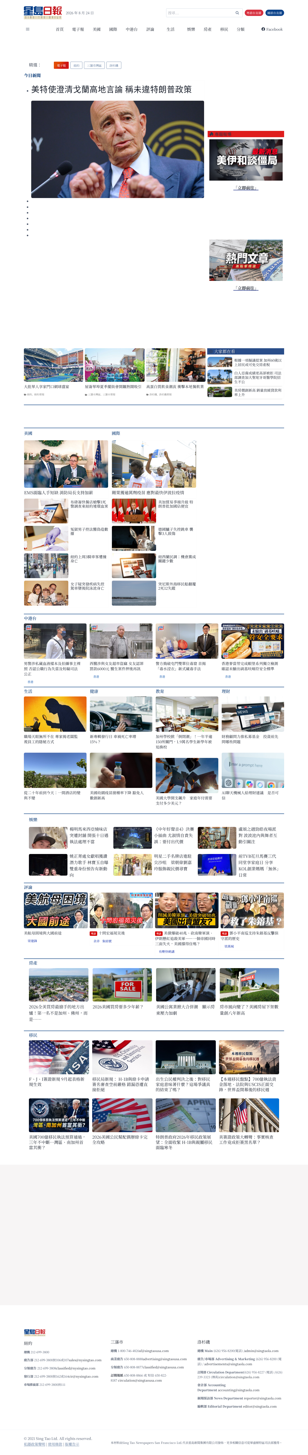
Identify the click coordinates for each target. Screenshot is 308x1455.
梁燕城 (229, 946)
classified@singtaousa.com (163, 1367)
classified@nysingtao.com (76, 1368)
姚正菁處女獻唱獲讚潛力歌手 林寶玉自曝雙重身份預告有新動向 (89, 865)
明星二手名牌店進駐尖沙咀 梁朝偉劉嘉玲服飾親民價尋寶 (173, 862)
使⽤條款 (55, 1444)
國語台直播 (274, 13)
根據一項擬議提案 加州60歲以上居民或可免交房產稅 (258, 362)
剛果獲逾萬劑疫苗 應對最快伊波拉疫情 (148, 492)
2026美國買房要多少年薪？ (118, 1007)
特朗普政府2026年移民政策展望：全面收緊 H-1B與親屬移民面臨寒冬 (184, 1142)
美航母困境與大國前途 (43, 933)
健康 (94, 691)
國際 (113, 29)
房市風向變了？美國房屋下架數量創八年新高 (249, 1010)
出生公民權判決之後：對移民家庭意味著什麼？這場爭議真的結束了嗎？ (183, 1084)
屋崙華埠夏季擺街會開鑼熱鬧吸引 (113, 386)
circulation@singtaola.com (239, 1377)
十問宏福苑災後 (108, 933)
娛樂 (191, 29)
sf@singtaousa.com (154, 1350)
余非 (96, 941)
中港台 (132, 29)
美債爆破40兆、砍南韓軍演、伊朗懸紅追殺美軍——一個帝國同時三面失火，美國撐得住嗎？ (185, 938)
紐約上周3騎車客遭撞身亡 (88, 558)
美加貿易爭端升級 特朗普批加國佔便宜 (175, 504)
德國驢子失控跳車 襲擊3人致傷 (175, 531)
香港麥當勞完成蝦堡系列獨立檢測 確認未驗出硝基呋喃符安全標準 (249, 666)
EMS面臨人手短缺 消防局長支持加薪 (58, 492)
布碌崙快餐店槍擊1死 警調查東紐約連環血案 (89, 504)
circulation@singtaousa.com (140, 1380)
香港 (30, 682)
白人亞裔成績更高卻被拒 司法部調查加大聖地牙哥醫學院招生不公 (257, 377)
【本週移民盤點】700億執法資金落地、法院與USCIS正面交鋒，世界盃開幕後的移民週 (247, 1084)
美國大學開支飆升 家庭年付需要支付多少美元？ (184, 800)
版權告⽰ (72, 1444)
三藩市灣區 (94, 394)
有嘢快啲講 (167, 951)
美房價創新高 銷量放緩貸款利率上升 (257, 392)
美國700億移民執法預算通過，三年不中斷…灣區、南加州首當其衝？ (57, 1142)
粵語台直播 (254, 13)
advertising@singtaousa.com (165, 1359)
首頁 (60, 29)
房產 (208, 29)
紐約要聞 (39, 394)
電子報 (78, 29)
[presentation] (117, 149)
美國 (97, 29)
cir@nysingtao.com (83, 1376)
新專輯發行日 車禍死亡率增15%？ (113, 739)
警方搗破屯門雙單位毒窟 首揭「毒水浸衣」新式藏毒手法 (181, 666)
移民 (224, 29)
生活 (28, 691)
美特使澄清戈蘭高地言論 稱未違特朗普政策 (111, 89)
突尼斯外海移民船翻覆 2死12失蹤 (177, 586)
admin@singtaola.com (261, 1350)
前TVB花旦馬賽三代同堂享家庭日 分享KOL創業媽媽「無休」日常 (258, 865)
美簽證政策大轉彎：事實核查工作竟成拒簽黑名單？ (246, 1139)
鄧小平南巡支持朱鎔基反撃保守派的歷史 (249, 935)
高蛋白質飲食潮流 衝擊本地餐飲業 (175, 386)
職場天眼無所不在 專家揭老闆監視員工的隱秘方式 (51, 739)
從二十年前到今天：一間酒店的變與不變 (52, 795)
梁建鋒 (32, 941)
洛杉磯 (153, 394)
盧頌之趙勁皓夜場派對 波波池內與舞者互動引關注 (257, 835)
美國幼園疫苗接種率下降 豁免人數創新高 (117, 795)
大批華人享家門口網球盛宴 (46, 386)
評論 (28, 887)
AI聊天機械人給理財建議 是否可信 (250, 795)
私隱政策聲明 (34, 1444)
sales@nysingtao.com (85, 1360)
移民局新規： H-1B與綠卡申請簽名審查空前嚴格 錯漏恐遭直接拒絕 (120, 1084)
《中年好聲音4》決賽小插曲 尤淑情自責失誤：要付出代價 (174, 835)
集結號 (107, 941)
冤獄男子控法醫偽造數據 (89, 531)
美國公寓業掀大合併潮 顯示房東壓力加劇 (185, 1010)
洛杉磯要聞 (165, 394)
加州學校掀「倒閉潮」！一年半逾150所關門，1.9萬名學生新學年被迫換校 (184, 742)
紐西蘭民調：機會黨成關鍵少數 (177, 558)
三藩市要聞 (109, 394)
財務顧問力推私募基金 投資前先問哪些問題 (250, 739)
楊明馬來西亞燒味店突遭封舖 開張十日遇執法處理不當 (89, 835)
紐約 (29, 394)
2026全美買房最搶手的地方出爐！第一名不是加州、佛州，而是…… (58, 1013)
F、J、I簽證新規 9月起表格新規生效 (56, 1081)
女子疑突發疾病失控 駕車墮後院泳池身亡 (87, 586)
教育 (160, 691)
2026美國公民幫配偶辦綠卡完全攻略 (120, 1139)
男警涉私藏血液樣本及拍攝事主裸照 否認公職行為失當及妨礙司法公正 (52, 669)
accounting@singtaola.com (239, 1390)
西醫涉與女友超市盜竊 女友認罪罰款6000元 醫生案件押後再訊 (117, 666)
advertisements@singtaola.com (228, 1364)
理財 (226, 691)
